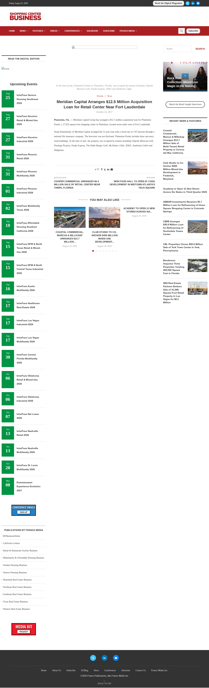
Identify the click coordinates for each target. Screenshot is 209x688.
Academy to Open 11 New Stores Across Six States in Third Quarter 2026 (185, 190)
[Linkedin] (193, 3)
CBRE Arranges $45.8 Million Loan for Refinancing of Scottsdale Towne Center (173, 227)
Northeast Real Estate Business (17, 587)
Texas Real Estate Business (15, 601)
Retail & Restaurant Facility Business (20, 550)
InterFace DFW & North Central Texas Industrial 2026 (30, 269)
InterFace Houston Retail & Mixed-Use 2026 (27, 120)
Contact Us (141, 670)
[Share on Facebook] (101, 169)
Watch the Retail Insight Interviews (185, 104)
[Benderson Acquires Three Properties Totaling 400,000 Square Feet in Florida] (197, 265)
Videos (53, 31)
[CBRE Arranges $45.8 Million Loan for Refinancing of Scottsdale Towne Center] (197, 226)
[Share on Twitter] (105, 169)
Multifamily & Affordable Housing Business (23, 558)
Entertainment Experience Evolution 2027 (28, 486)
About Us (56, 670)
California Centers (11, 543)
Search (200, 48)
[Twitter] (188, 3)
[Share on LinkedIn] (108, 169)
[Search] (181, 31)
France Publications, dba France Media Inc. (108, 676)
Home (12, 31)
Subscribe (109, 31)
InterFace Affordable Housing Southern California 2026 (28, 227)
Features (38, 31)
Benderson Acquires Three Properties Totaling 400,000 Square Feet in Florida (173, 266)
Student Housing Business (15, 565)
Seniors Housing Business (15, 572)
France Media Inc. (159, 670)
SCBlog (84, 670)
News (23, 31)
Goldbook (92, 31)
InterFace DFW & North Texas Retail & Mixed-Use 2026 (29, 248)
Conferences (72, 31)
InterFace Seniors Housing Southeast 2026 (27, 99)
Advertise (125, 670)
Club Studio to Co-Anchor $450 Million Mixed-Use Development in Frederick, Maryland (173, 171)
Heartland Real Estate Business (17, 580)
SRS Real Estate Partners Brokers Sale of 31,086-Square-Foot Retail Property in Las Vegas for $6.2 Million (173, 293)
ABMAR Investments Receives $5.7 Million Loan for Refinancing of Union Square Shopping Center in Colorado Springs (184, 206)
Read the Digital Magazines (168, 3)
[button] (58, 229)
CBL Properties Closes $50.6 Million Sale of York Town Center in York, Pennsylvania (183, 247)
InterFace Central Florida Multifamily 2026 (27, 358)
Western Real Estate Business (16, 609)
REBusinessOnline (11, 536)
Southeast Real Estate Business (17, 594)
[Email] (198, 3)
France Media (127, 31)
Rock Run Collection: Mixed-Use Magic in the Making (182, 82)
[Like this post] (98, 169)
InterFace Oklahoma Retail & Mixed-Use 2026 (28, 379)
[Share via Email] (112, 169)
